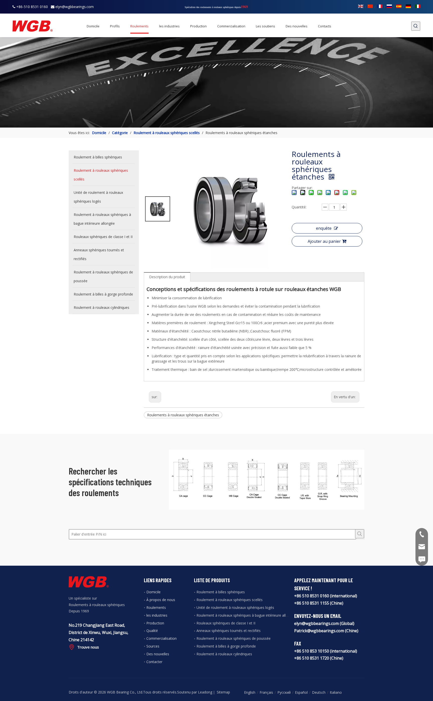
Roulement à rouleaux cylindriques (224, 654)
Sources (152, 646)
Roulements (156, 607)
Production (155, 623)
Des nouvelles (157, 654)
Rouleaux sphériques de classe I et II (225, 623)
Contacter (154, 661)
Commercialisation (161, 638)
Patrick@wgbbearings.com (319, 630)
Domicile (153, 592)
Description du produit (167, 276)
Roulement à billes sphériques (220, 592)
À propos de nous (160, 599)
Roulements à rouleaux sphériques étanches (183, 415)
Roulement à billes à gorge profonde (226, 646)
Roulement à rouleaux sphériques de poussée (233, 638)
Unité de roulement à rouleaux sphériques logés (235, 607)
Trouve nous (88, 647)
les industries (156, 615)
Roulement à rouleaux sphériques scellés (229, 599)
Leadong (205, 692)
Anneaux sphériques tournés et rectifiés (228, 630)
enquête (324, 228)
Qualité (152, 630)
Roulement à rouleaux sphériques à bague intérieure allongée (246, 615)
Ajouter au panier (324, 241)
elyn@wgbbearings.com (74, 6)
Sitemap (223, 692)
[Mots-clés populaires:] (415, 26)
